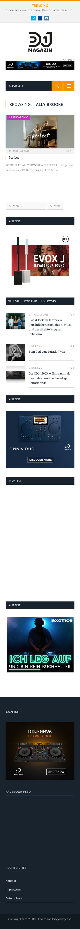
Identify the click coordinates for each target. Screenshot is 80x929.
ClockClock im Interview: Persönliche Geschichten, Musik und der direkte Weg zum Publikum (41, 10)
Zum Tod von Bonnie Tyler (47, 352)
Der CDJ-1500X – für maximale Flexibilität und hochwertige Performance (49, 378)
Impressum (13, 889)
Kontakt (11, 881)
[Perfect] (40, 133)
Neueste (14, 301)
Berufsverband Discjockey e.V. (51, 919)
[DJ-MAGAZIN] (40, 41)
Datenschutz (14, 898)
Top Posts (48, 301)
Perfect (14, 157)
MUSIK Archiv (18, 117)
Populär (30, 301)
